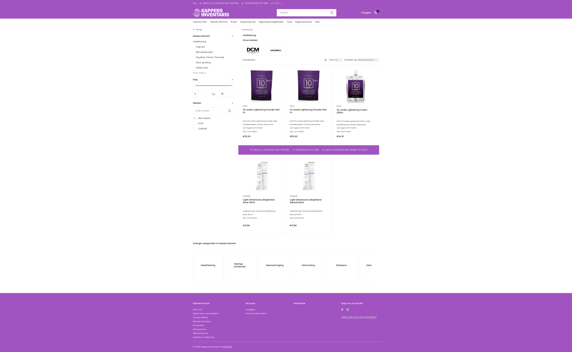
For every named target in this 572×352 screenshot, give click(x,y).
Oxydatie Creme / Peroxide (210, 57)
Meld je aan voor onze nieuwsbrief (359, 317)
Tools (289, 22)
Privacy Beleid (200, 317)
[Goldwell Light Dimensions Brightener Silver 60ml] (262, 176)
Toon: (332, 59)
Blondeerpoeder (204, 52)
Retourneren (199, 329)
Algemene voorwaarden (205, 313)
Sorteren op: (350, 59)
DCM (200, 123)
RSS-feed (227, 346)
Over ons (197, 309)
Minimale (200, 94)
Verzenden (198, 325)
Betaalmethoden (202, 321)
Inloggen (250, 309)
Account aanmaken (256, 313)
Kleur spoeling (203, 62)
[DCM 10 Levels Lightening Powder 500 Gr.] (262, 86)
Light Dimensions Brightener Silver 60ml (259, 201)
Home (205, 29)
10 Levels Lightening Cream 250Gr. (352, 111)
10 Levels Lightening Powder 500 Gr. (261, 111)
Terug (198, 29)
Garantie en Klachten (204, 337)
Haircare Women (219, 22)
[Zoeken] (332, 12)
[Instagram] (347, 310)
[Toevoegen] (275, 137)
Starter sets (202, 67)
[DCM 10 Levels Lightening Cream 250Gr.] (356, 86)
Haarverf (200, 47)
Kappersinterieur (303, 22)
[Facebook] (342, 310)
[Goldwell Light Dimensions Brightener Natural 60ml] (309, 176)
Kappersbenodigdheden (271, 22)
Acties (234, 22)
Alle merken (203, 118)
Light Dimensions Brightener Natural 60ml (306, 201)
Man (317, 22)
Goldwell (202, 128)
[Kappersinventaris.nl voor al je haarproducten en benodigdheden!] (211, 13)
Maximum (227, 94)
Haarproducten (248, 22)
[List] (325, 60)
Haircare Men (200, 22)
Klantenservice (200, 333)
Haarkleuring (233, 29)
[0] (375, 13)
